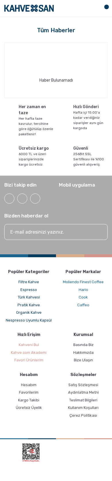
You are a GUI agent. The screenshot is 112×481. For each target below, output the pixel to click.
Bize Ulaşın (83, 360)
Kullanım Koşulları (83, 407)
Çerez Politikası (83, 415)
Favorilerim (28, 392)
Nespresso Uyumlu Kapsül (29, 320)
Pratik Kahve (29, 305)
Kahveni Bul (29, 345)
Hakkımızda (83, 352)
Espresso (28, 290)
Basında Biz (83, 345)
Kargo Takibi (28, 400)
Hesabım (28, 385)
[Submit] (97, 232)
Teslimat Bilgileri (83, 400)
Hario (83, 290)
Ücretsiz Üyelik (29, 407)
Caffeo (83, 305)
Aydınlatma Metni (83, 392)
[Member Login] (94, 8)
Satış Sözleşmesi (83, 385)
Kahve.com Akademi (29, 352)
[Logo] (29, 8)
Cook (83, 297)
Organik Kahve (29, 312)
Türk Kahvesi (29, 297)
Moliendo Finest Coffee (83, 282)
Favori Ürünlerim (28, 360)
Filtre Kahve (28, 282)
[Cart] (104, 8)
